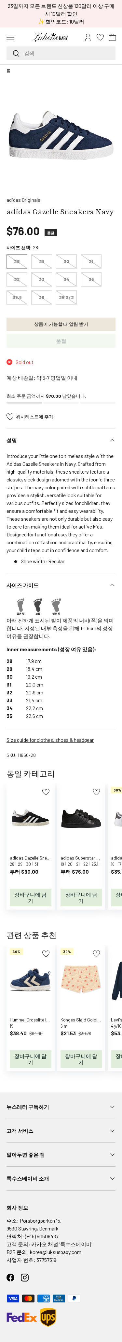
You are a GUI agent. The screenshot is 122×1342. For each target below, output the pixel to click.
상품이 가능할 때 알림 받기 (61, 324)
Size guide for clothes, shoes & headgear (50, 740)
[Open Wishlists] (100, 37)
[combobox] (61, 53)
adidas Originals (23, 200)
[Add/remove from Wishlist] (45, 792)
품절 (61, 341)
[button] (112, 37)
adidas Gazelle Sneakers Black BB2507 (48, 858)
